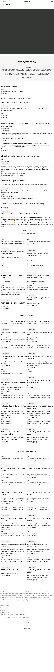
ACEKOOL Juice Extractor (10, 570)
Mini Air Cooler (4, 306)
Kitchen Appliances (6, 102)
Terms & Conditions (4, 605)
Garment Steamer (35, 338)
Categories (28, 67)
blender (3, 159)
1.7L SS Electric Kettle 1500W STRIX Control (16, 99)
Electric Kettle (14, 102)
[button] (5, 106)
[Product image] (4, 93)
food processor (15, 257)
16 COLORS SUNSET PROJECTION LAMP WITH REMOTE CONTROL (26, 123)
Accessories (30, 361)
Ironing (29, 338)
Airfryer (29, 303)
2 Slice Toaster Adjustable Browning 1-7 (14, 181)
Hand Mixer (36, 525)
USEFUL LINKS (3, 603)
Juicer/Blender (14, 573)
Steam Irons (30, 339)
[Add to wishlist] (10, 96)
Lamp (14, 126)
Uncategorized (4, 207)
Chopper (40, 498)
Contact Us (2, 610)
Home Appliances (5, 184)
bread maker (13, 184)
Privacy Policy (3, 607)
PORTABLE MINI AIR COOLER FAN (13, 303)
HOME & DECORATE (6, 126)
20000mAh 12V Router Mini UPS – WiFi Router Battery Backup (22, 204)
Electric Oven (41, 411)
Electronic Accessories (24, 102)
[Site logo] (27, 1)
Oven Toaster (30, 184)
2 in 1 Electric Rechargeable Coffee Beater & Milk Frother (20, 156)
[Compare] (3, 96)
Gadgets (44, 498)
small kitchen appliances (41, 184)
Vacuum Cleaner (31, 385)
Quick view (6, 96)
